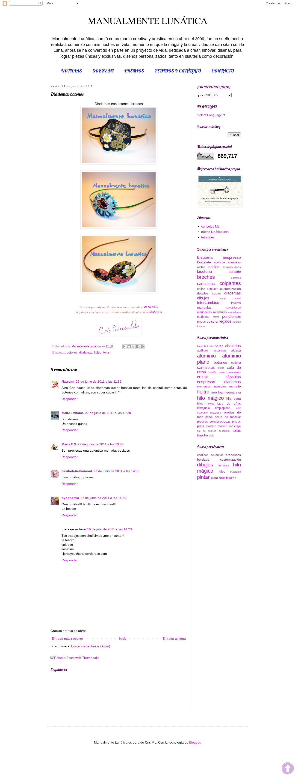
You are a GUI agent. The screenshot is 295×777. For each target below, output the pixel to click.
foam (221, 392)
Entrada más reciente (67, 638)
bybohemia (70, 498)
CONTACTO (223, 71)
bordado (235, 271)
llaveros (235, 303)
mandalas (204, 307)
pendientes (231, 316)
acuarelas (234, 262)
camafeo (236, 277)
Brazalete (204, 262)
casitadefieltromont (77, 471)
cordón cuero (217, 372)
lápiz (238, 408)
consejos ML (210, 226)
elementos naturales (211, 386)
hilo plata (233, 398)
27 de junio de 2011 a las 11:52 (98, 381)
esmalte (235, 386)
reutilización (227, 478)
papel (208, 417)
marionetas (204, 312)
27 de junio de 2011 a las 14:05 (116, 471)
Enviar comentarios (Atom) (90, 646)
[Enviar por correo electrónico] (124, 346)
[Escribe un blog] (129, 346)
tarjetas (237, 321)
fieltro (97, 352)
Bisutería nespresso (219, 257)
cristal (202, 377)
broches (206, 277)
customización (230, 289)
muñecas (203, 316)
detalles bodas (209, 293)
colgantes (230, 283)
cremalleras (234, 372)
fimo (214, 392)
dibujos (203, 298)
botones (72, 352)
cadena (236, 362)
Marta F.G (69, 444)
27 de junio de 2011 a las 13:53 (101, 444)
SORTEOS (155, 312)
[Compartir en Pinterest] (142, 346)
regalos (225, 321)
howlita (210, 403)
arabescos (233, 455)
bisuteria (204, 271)
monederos (234, 312)
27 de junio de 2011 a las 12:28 (108, 413)
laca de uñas (229, 403)
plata (200, 426)
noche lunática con (215, 232)
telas (106, 352)
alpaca (236, 350)
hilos (200, 403)
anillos (213, 267)
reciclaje (235, 426)
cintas (221, 367)
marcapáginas (233, 307)
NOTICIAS (71, 71)
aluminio (206, 356)
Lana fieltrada (205, 346)
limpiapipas (222, 408)
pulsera (212, 321)
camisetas (206, 284)
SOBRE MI (103, 71)
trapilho (202, 435)
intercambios (208, 302)
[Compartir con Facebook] (138, 346)
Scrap (219, 346)
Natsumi (68, 381)
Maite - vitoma (73, 413)
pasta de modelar (228, 417)
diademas (85, 352)
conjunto (212, 289)
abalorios (233, 346)
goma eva (233, 392)
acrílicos (219, 262)
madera (215, 412)
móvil (216, 316)
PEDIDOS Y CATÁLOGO (178, 71)
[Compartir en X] (133, 346)
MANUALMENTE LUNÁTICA (147, 20)
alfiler (201, 267)
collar (201, 289)
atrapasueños (232, 267)
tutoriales (208, 237)
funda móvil (230, 298)
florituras (223, 465)
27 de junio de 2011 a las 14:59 (103, 498)
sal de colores (206, 430)
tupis (211, 435)
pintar (203, 477)
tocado (201, 326)
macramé (202, 412)
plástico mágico (216, 426)
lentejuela (203, 408)
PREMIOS (134, 71)
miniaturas (220, 312)
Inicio (123, 638)
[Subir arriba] (288, 769)
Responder (70, 399)
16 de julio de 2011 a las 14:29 (109, 529)
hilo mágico (210, 398)
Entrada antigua (174, 638)
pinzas (201, 321)
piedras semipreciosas (213, 421)
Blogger (194, 742)
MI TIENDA (150, 307)
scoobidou (224, 430)
